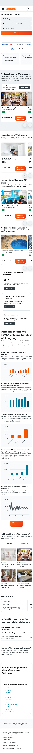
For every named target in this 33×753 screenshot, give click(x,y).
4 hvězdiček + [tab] (9, 543)
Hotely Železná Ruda (10, 711)
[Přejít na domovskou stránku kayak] (11, 9)
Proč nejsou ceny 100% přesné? (12, 748)
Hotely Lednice (9, 690)
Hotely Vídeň (8, 707)
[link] (9, 288)
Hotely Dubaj (8, 697)
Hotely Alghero (9, 709)
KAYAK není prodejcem (9, 742)
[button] (3, 9)
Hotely (14, 723)
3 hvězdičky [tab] (24, 543)
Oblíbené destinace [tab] (9, 678)
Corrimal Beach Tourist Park (11, 206)
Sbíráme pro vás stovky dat (10, 745)
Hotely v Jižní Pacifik (22, 723)
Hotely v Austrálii (10, 724)
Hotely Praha (8, 702)
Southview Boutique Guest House (13, 251)
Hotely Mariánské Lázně (11, 704)
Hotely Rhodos (8, 688)
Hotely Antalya (8, 699)
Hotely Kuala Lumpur (10, 695)
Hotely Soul (8, 692)
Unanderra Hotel (7, 158)
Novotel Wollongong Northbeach (12, 108)
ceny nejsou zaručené (8, 737)
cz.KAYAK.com (7, 723)
